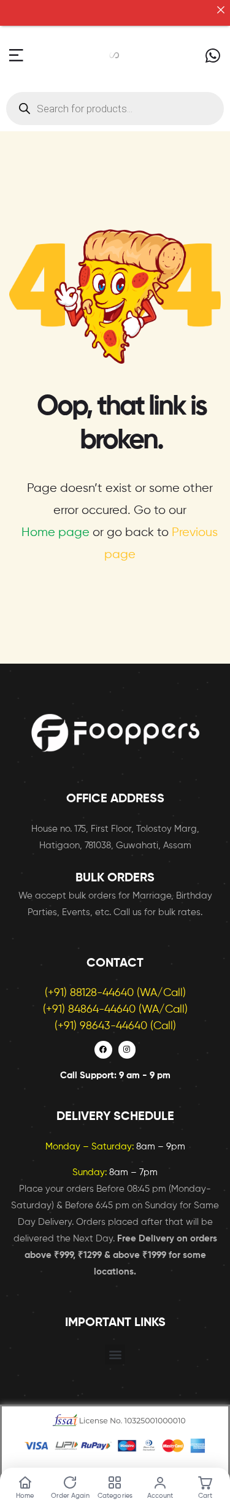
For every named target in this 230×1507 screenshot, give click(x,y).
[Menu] (16, 56)
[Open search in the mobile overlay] (115, 109)
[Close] (220, 9)
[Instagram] (127, 1051)
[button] (115, 1356)
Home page (55, 533)
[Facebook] (103, 1051)
